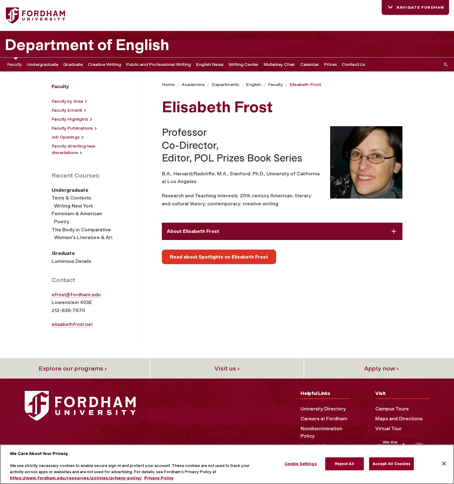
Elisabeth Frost (305, 84)
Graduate (73, 64)
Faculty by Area (67, 101)
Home (168, 84)
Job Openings (66, 137)
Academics (193, 84)
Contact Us (353, 64)
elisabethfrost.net (72, 324)
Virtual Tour (388, 428)
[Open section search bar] (444, 64)
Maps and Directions (398, 419)
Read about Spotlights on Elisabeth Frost (219, 257)
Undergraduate (42, 64)
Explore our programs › (73, 368)
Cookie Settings (300, 463)
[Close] (444, 463)
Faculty (14, 64)
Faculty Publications (72, 128)
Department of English (87, 45)
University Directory (323, 409)
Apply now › (381, 368)
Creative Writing (104, 64)
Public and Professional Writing (158, 64)
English (253, 84)
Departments (225, 84)
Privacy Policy (159, 477)
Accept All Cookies (391, 463)
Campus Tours (392, 409)
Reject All (344, 463)
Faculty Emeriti (67, 110)
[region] (227, 464)
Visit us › (227, 368)
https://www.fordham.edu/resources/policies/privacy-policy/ (76, 477)
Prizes (330, 64)
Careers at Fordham (324, 419)
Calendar (309, 64)
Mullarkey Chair (279, 64)
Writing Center (244, 64)
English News (210, 64)
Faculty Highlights (70, 119)
